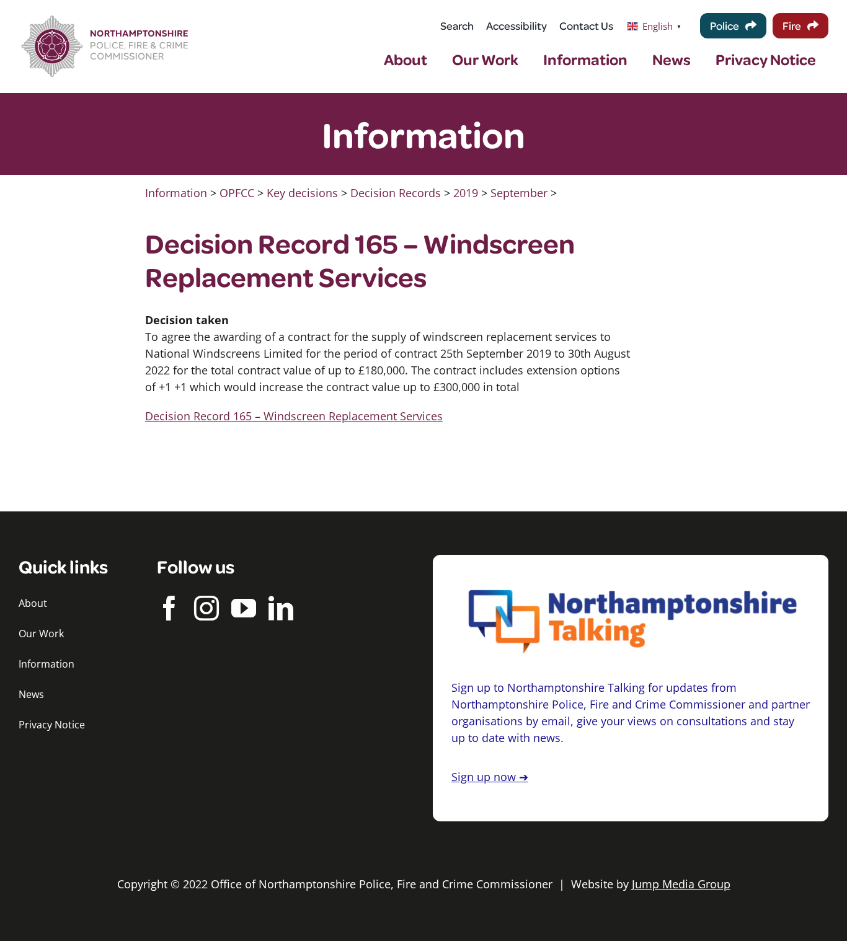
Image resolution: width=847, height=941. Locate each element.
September (519, 192)
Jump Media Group (681, 884)
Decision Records (395, 192)
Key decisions (302, 192)
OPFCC (237, 192)
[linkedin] (280, 608)
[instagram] (206, 608)
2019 (465, 192)
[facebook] (169, 608)
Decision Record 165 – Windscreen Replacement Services (294, 416)
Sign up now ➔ (489, 776)
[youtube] (243, 608)
